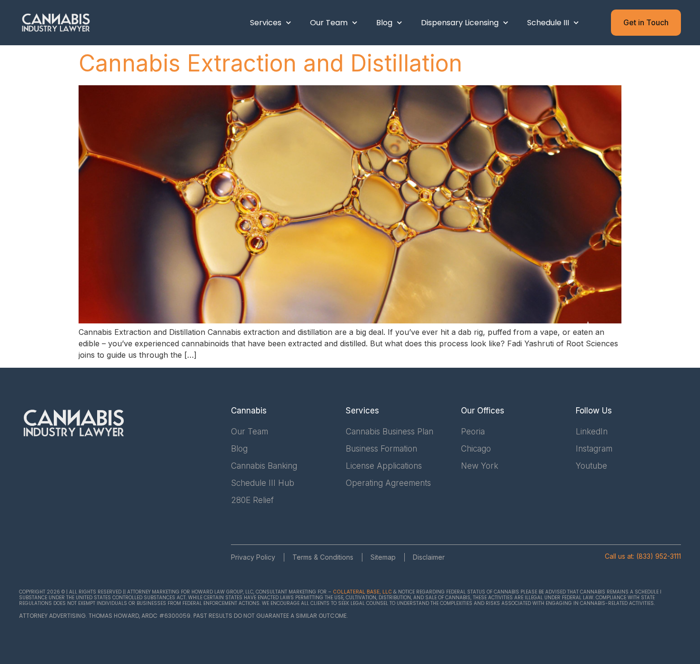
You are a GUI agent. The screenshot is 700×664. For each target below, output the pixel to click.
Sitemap (383, 557)
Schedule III (548, 22)
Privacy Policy (253, 557)
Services (265, 22)
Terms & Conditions (322, 557)
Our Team (329, 22)
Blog (384, 22)
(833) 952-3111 (658, 556)
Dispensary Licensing (460, 22)
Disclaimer (429, 557)
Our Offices (482, 410)
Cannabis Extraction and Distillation (270, 63)
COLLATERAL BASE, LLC (362, 591)
